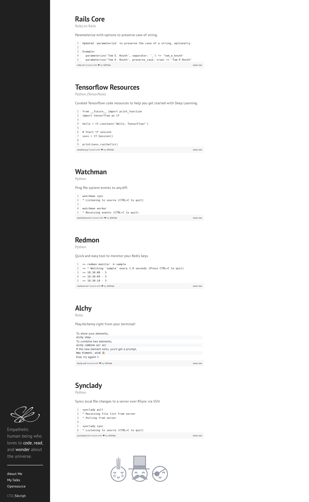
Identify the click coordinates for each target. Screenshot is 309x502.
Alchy (83, 308)
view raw (197, 65)
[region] (139, 51)
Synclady (88, 385)
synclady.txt (83, 435)
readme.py (83, 149)
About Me (14, 473)
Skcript (20, 495)
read (38, 443)
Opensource (16, 486)
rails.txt (81, 65)
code (27, 443)
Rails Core (90, 18)
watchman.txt (84, 217)
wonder (23, 449)
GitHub (107, 65)
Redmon (87, 239)
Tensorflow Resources (107, 87)
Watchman (91, 171)
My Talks (13, 480)
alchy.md (82, 363)
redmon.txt (83, 286)
